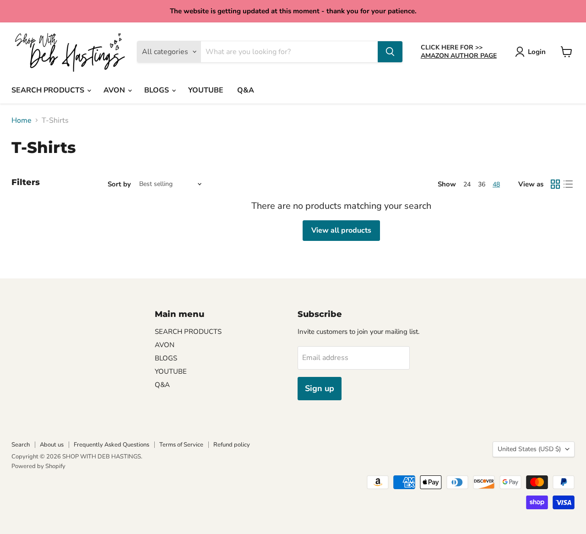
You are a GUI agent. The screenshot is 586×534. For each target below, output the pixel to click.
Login (537, 51)
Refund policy (231, 445)
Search (20, 445)
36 (481, 184)
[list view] (568, 184)
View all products (341, 230)
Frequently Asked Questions (111, 445)
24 (467, 184)
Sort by (119, 184)
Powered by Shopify (38, 466)
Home (21, 120)
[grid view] (555, 184)
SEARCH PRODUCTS (48, 90)
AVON (115, 90)
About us (52, 445)
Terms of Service (181, 445)
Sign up (319, 388)
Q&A (245, 90)
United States (529, 449)
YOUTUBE (205, 90)
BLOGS (157, 90)
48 (496, 184)
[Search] (390, 51)
